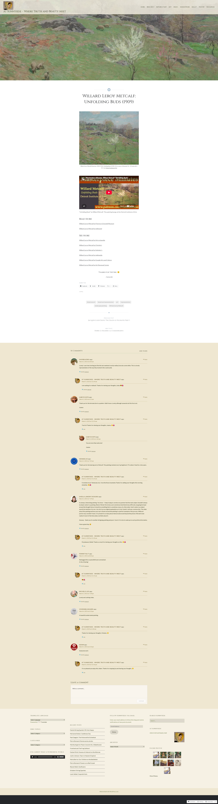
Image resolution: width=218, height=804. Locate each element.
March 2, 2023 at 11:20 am (89, 538)
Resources (211, 7)
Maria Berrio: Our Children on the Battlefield (83, 759)
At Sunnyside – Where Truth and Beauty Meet (34, 11)
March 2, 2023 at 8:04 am (86, 556)
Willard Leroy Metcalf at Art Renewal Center (94, 265)
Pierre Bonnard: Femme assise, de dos (81, 741)
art (170, 7)
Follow (114, 732)
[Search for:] (167, 721)
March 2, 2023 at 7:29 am (86, 499)
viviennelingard (86, 609)
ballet (194, 7)
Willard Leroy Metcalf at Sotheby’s (90, 250)
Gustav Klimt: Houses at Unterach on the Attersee (85, 752)
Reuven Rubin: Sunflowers (78, 767)
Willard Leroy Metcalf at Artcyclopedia (92, 240)
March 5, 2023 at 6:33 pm (86, 647)
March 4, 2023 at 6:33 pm (86, 611)
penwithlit (84, 554)
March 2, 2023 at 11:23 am (89, 478)
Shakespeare (185, 7)
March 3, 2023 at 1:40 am (93, 439)
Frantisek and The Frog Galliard (79, 748)
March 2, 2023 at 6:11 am (86, 399)
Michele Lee (84, 591)
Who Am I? (150, 7)
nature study (161, 7)
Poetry (201, 7)
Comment (141, 701)
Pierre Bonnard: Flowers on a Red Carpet (82, 763)
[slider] (61, 756)
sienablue (83, 459)
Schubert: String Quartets (78, 770)
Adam (81, 644)
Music (176, 7)
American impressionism (106, 302)
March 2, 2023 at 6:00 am (86, 361)
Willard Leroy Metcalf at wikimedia (90, 255)
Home (143, 7)
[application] (47, 757)
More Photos (154, 776)
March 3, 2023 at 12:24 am (89, 381)
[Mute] (58, 757)
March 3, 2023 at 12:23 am (89, 421)
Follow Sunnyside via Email (122, 716)
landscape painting (101, 306)
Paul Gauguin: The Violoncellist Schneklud (83, 737)
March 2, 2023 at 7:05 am (86, 461)
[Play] (32, 757)
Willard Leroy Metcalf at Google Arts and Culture (95, 260)
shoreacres (84, 359)
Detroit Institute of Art (111, 168)
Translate (44, 722)
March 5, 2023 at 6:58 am (89, 629)
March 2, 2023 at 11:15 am (89, 576)
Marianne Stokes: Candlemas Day (80, 733)
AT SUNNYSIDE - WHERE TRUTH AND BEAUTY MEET (101, 379)
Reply (145, 359)
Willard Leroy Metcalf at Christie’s (90, 245)
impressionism (125, 302)
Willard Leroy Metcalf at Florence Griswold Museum (96, 224)
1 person (87, 371)
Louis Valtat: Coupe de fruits (78, 774)
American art (91, 302)
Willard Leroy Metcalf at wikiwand (90, 229)
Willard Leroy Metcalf (116, 306)
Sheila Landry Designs (88, 496)
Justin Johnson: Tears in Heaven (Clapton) (83, 756)
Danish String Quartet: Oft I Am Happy (82, 730)
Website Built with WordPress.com (109, 791)
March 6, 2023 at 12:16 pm (89, 664)
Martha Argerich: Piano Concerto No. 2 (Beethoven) (85, 745)
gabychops (84, 397)
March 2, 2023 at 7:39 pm (86, 593)
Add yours (143, 351)
